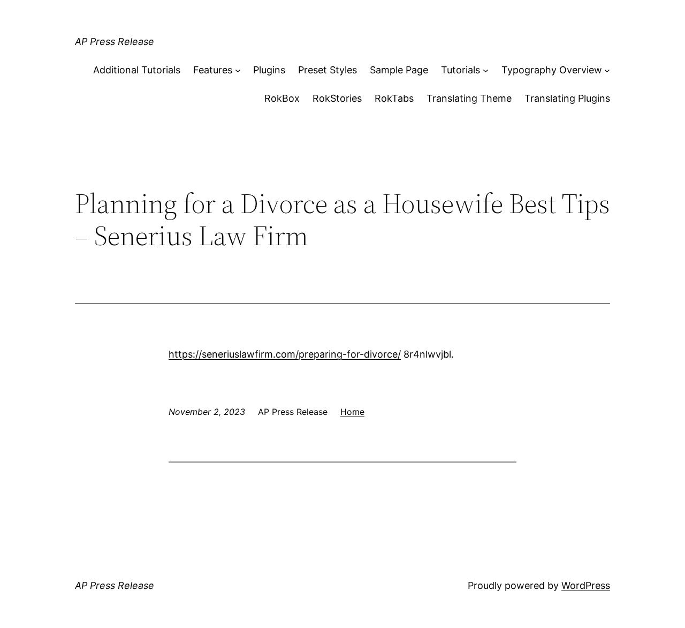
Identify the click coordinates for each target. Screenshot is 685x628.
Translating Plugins (567, 98)
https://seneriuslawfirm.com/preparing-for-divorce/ (285, 354)
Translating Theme (469, 98)
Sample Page (399, 69)
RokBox (282, 98)
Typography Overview (551, 69)
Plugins (269, 69)
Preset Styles (327, 69)
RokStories (337, 98)
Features (212, 69)
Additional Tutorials (136, 69)
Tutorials (460, 69)
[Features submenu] (238, 70)
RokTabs (394, 98)
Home (352, 411)
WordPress (585, 585)
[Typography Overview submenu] (607, 70)
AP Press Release (114, 41)
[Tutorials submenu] (486, 70)
